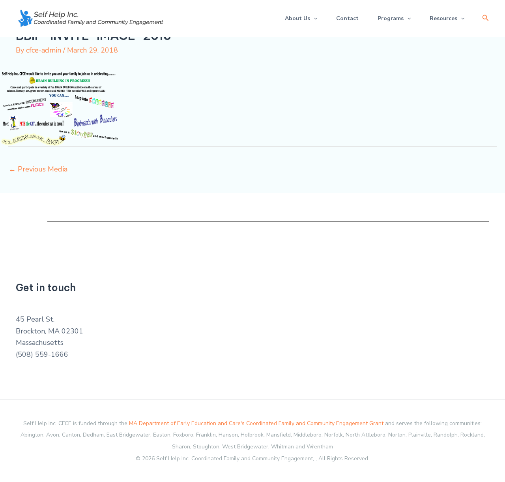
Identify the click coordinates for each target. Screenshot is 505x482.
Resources (443, 18)
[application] (313, 18)
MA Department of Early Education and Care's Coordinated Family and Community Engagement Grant (256, 423)
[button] (485, 18)
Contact (347, 18)
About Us (297, 18)
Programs (391, 18)
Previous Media (38, 169)
